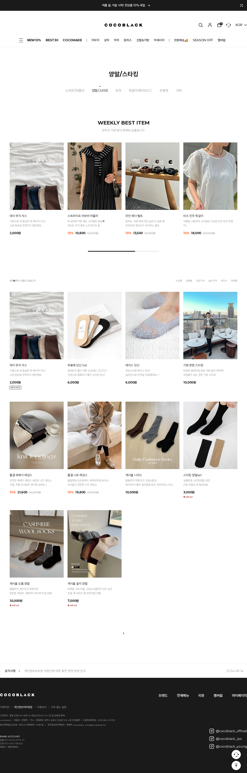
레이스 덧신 (132, 365)
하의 (116, 40)
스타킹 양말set (192, 475)
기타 (179, 90)
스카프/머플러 (74, 90)
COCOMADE (72, 40)
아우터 (95, 40)
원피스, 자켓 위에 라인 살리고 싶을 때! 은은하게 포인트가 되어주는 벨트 (145, 223)
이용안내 (41, 707)
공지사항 (10, 671)
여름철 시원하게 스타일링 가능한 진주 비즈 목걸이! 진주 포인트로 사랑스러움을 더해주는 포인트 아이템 (208, 224)
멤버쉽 (222, 40)
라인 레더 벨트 (134, 216)
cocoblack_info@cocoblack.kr (89, 724)
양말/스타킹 (100, 90)
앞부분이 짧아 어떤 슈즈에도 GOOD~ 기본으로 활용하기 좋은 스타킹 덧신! (88, 373)
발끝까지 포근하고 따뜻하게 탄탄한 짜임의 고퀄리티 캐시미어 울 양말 (31, 591)
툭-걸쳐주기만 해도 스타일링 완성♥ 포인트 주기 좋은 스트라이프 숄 (86, 223)
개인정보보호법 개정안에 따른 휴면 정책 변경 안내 (133, 671)
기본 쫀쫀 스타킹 (193, 365)
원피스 (128, 40)
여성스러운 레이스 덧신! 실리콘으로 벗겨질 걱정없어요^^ (142, 373)
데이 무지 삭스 (18, 216)
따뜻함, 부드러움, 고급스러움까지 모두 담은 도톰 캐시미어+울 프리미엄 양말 (90, 591)
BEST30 (52, 40)
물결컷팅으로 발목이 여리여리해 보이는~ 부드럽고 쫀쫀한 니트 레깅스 (89, 482)
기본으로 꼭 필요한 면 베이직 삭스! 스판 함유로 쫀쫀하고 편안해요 (27, 223)
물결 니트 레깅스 (77, 475)
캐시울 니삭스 (133, 475)
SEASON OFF (203, 40)
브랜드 (163, 695)
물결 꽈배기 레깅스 (21, 475)
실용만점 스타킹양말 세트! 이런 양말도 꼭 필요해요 (196, 482)
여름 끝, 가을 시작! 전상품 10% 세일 (123, 5)
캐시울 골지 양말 (77, 583)
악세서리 (159, 40)
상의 (106, 40)
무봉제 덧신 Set (77, 365)
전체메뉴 (183, 695)
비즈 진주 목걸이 (193, 216)
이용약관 (4, 707)
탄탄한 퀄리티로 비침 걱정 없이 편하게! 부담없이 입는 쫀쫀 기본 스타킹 (203, 373)
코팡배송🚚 (181, 40)
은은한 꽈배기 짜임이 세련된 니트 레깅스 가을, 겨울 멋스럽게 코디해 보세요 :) (31, 482)
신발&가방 (142, 40)
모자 (118, 90)
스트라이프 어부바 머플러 (83, 216)
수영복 (163, 90)
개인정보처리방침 (23, 707)
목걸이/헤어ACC (140, 90)
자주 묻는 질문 (58, 707)
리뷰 (201, 695)
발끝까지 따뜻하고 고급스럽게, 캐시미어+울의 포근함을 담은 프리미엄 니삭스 (149, 482)
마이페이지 (239, 695)
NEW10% (34, 40)
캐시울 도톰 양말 (20, 583)
